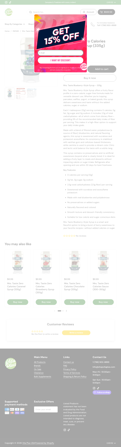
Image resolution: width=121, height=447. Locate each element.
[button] (84, 17)
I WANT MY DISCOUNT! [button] (61, 60)
